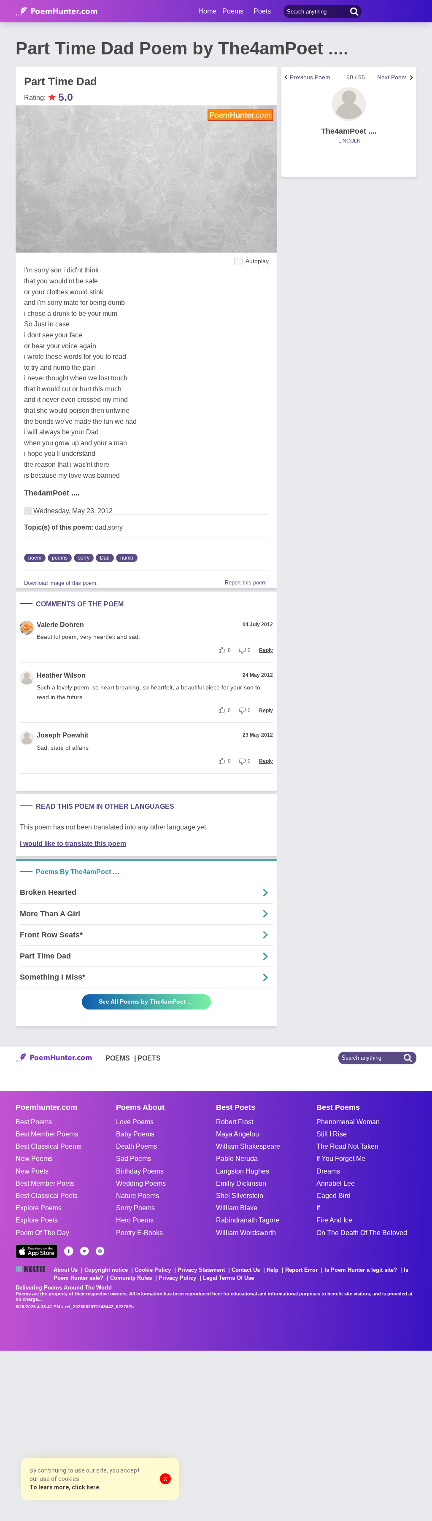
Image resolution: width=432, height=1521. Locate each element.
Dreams (328, 1171)
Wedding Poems (141, 1183)
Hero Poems (135, 1220)
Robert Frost (234, 1121)
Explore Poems (39, 1207)
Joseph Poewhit (62, 735)
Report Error (301, 1270)
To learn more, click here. (65, 1487)
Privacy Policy (177, 1278)
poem (34, 558)
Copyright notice (106, 1270)
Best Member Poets (45, 1183)
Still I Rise (331, 1134)
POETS (149, 1058)
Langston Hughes (242, 1171)
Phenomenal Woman (348, 1121)
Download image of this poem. (61, 583)
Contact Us (246, 1270)
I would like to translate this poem (73, 843)
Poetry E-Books (139, 1232)
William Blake (236, 1207)
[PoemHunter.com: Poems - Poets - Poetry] (56, 11)
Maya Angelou (237, 1134)
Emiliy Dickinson (241, 1183)
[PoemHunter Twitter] (84, 1251)
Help (272, 1270)
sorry (83, 558)
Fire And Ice (334, 1220)
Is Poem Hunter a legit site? (360, 1270)
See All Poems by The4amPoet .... (146, 1001)
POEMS (117, 1058)
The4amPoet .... (52, 493)
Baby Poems (135, 1134)
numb (126, 558)
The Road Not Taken (347, 1146)
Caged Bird (333, 1195)
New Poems (34, 1158)
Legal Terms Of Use (228, 1278)
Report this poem (246, 582)
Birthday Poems (140, 1171)
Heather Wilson (61, 675)
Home (207, 11)
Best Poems (34, 1121)
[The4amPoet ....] (349, 104)
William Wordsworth (246, 1232)
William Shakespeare (248, 1146)
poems (60, 558)
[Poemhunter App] (37, 1251)
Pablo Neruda (237, 1158)
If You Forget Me (340, 1158)
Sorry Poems (135, 1207)
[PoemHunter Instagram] (100, 1251)
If (318, 1207)
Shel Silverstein (239, 1195)
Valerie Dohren (60, 624)
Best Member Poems (47, 1134)
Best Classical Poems (48, 1146)
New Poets (32, 1171)
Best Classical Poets (47, 1195)
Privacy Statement (201, 1270)
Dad (105, 558)
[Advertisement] (126, 1435)
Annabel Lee (335, 1183)
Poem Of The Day (42, 1232)
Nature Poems (137, 1195)
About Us (66, 1270)
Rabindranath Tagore (247, 1220)
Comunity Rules (131, 1278)
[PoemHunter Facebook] (68, 1251)
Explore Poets (37, 1220)
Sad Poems (133, 1158)
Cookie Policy (153, 1270)
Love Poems (135, 1121)
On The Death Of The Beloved (361, 1232)
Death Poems (136, 1146)
